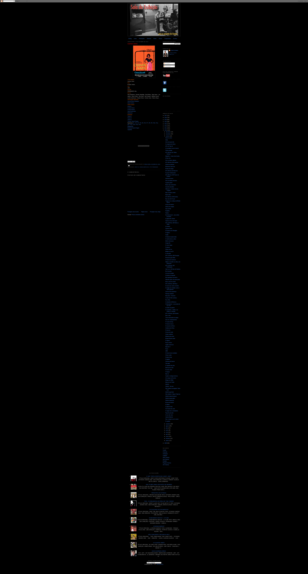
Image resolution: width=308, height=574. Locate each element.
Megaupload (130, 126)
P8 (149, 123)
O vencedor (168, 253)
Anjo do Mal (168, 208)
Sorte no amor (168, 137)
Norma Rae (168, 194)
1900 (166, 351)
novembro (168, 134)
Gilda (166, 140)
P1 (133, 123)
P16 (140, 124)
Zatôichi (167, 384)
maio (167, 432)
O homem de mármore (170, 259)
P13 (131, 124)
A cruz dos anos (169, 415)
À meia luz (167, 330)
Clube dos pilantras (169, 164)
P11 (157, 123)
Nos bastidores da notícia (171, 277)
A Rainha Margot (159, 526)
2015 (166, 119)
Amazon (129, 106)
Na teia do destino (169, 402)
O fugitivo (167, 232)
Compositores (167, 38)
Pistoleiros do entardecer (158, 509)
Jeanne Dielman (169, 417)
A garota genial (168, 182)
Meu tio (167, 373)
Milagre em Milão (169, 380)
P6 (145, 123)
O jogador (167, 359)
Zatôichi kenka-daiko (170, 398)
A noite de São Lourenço (171, 297)
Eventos (175, 38)
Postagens (167, 63)
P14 (134, 124)
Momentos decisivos (170, 166)
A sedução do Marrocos (170, 302)
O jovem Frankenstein (170, 172)
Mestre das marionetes (170, 184)
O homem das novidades (171, 353)
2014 (166, 121)
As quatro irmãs (159, 542)
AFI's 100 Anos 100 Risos (171, 283)
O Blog (130, 38)
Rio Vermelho (168, 271)
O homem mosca (169, 323)
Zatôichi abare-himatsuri (171, 396)
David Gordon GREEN (159, 551)
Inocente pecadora (169, 186)
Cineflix (164, 450)
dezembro (168, 131)
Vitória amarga (168, 150)
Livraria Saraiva (131, 109)
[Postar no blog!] (130, 161)
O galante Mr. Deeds (170, 218)
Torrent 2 (130, 118)
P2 (136, 123)
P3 (138, 123)
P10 (154, 123)
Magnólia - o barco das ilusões (172, 156)
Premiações (142, 38)
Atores (154, 38)
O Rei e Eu (168, 158)
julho (167, 428)
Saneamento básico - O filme (159, 518)
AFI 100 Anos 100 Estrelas (171, 196)
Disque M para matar (170, 338)
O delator (167, 404)
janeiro (167, 440)
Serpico (167, 212)
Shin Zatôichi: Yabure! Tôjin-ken (172, 394)
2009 (166, 443)
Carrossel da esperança (170, 291)
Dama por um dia (169, 367)
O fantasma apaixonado (170, 236)
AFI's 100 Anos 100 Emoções (172, 255)
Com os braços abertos (170, 160)
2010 (166, 130)
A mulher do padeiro (170, 307)
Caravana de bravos (170, 361)
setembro (168, 423)
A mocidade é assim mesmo (172, 148)
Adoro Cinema (131, 103)
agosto (167, 426)
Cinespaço (165, 453)
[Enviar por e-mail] (128, 161)
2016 (166, 117)
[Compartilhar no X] (131, 161)
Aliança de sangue (169, 206)
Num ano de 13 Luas (170, 198)
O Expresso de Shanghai (171, 230)
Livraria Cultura (131, 108)
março (167, 436)
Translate (159, 564)
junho (167, 430)
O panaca (167, 247)
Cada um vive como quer (171, 220)
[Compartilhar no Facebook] (133, 161)
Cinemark (165, 452)
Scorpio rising (168, 357)
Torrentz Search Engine (133, 121)
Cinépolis (165, 455)
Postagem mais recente (133, 211)
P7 (147, 123)
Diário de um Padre (169, 382)
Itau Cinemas (166, 459)
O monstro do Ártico (170, 326)
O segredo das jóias (170, 365)
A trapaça (167, 371)
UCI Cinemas (166, 464)
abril (167, 434)
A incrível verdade (169, 273)
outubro (168, 136)
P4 (140, 123)
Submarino (130, 113)
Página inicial (144, 211)
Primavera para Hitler (170, 257)
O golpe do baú (168, 406)
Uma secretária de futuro (171, 180)
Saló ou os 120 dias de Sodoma (172, 269)
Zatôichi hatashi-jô (169, 400)
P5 (142, 123)
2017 (166, 115)
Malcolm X (167, 346)
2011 (166, 128)
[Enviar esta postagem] (129, 165)
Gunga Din (167, 243)
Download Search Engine (133, 128)
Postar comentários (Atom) (138, 214)
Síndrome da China (169, 328)
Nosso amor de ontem (170, 281)
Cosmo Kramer (174, 50)
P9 (151, 123)
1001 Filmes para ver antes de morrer (159, 484)
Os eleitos (167, 226)
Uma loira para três (169, 142)
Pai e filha (167, 300)
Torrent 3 (130, 119)
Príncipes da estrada (159, 493)
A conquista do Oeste (170, 144)
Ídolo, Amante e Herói (170, 192)
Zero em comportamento (171, 319)
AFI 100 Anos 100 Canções (171, 162)
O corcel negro (168, 245)
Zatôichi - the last (169, 386)
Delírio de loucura (169, 241)
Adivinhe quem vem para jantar (172, 279)
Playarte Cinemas (167, 462)
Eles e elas (168, 315)
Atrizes (160, 38)
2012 (166, 126)
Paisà (166, 348)
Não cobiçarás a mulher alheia (159, 534)
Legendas (130, 129)
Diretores (149, 38)
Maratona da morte (169, 336)
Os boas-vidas (168, 369)
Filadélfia (167, 210)
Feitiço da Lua (168, 249)
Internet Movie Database (133, 101)
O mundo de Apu (169, 321)
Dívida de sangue (169, 168)
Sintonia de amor (169, 178)
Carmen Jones (132, 44)
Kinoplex (165, 461)
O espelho (167, 421)
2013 (166, 123)
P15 (137, 124)
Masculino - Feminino (170, 295)
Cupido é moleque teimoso (171, 376)
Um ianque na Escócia (170, 378)
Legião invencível (169, 344)
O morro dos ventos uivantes (172, 285)
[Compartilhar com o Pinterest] (134, 161)
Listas (135, 38)
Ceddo (166, 234)
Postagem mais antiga (155, 211)
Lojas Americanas (132, 111)
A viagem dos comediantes (171, 410)
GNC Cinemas (166, 457)
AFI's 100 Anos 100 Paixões (172, 313)
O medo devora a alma (170, 239)
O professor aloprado (170, 275)
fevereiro (168, 438)
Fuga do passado (169, 412)
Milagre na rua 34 (169, 251)
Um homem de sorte (170, 408)
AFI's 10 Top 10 (169, 146)
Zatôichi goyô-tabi (169, 392)
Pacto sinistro (168, 342)
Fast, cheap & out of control (171, 419)
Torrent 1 (130, 116)
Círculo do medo (169, 332)
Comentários (168, 66)
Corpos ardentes (169, 334)
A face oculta (168, 355)
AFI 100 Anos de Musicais (171, 170)
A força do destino (169, 204)
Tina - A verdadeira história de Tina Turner (159, 501)
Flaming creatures (169, 293)
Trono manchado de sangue (171, 317)
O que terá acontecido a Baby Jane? (158, 476)
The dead (167, 363)
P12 (128, 124)
